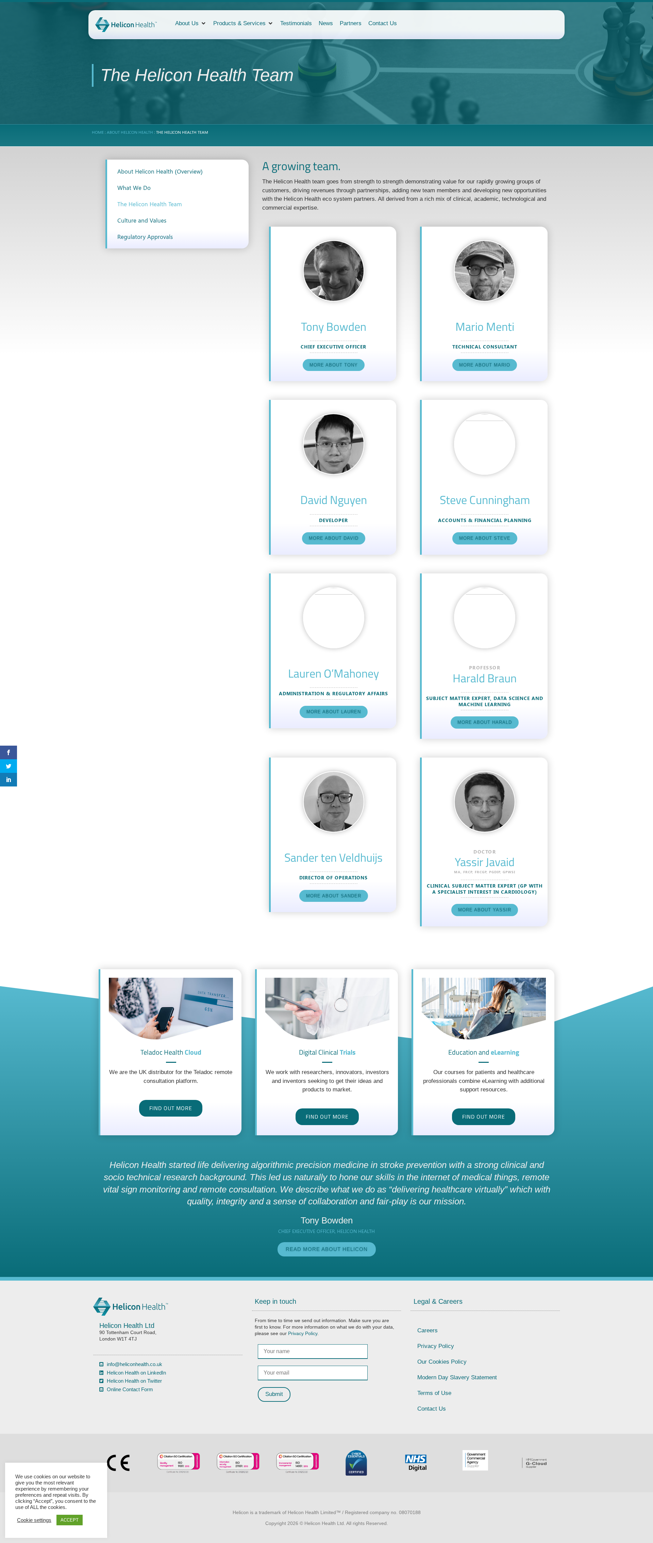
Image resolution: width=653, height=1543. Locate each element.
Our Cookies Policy (442, 1362)
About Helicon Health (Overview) (160, 171)
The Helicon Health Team (149, 204)
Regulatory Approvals (145, 236)
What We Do (134, 187)
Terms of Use (434, 1393)
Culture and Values (141, 220)
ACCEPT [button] (70, 1520)
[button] (191, 23)
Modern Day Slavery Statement (457, 1377)
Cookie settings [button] (34, 1520)
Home (98, 132)
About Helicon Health (130, 132)
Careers (427, 1330)
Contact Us (431, 1409)
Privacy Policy (302, 1333)
